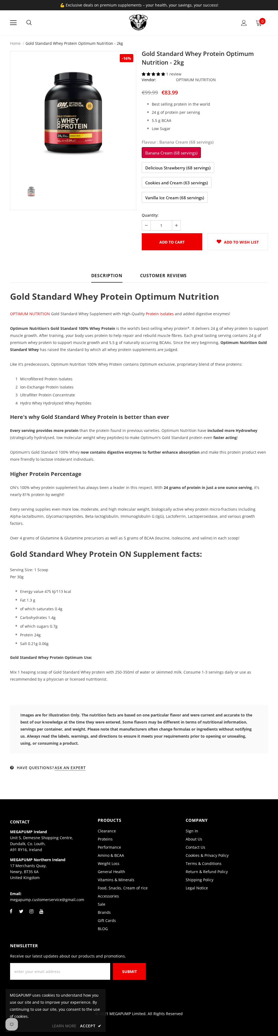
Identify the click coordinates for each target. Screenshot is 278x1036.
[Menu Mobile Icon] (13, 23)
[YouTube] (41, 914)
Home (15, 43)
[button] (154, 74)
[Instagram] (31, 914)
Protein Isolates (160, 313)
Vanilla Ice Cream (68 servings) (174, 197)
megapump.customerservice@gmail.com (47, 899)
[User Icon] (244, 23)
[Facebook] (11, 914)
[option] (73, 114)
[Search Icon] (29, 23)
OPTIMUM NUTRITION (196, 79)
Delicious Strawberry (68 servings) (178, 167)
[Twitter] (21, 914)
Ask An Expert (70, 767)
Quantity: (150, 215)
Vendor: (149, 79)
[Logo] (138, 22)
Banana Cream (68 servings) (171, 153)
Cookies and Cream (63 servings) (176, 182)
